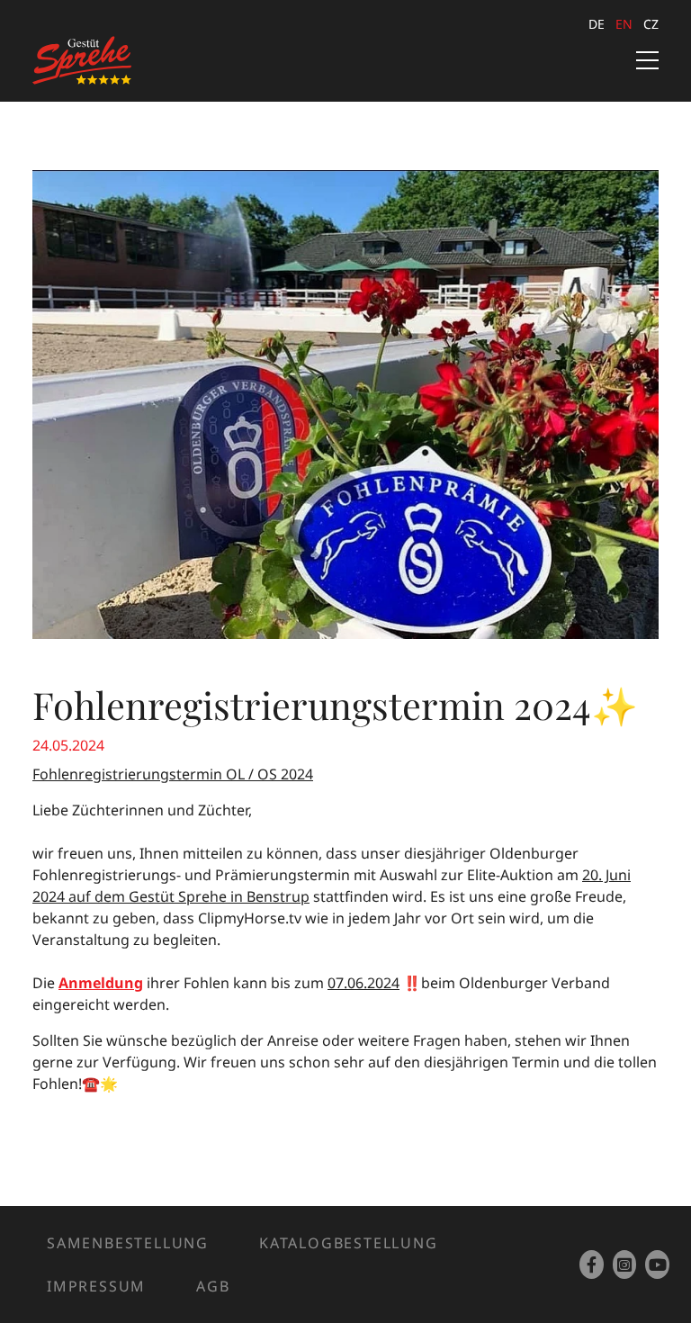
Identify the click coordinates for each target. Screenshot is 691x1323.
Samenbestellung (128, 1243)
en (624, 23)
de (596, 23)
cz (651, 23)
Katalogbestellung (348, 1243)
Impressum (96, 1286)
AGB (212, 1286)
